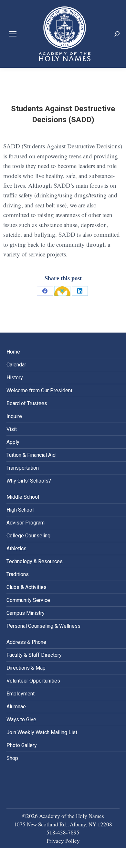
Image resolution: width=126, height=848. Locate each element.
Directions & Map (26, 668)
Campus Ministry (25, 613)
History (14, 377)
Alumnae (16, 706)
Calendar (16, 365)
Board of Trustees (26, 403)
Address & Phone (26, 642)
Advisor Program (25, 523)
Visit (11, 429)
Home (13, 352)
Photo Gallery (21, 745)
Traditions (17, 574)
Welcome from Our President (39, 390)
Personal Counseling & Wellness (43, 626)
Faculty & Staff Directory (34, 655)
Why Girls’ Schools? (28, 481)
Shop (12, 758)
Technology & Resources (34, 561)
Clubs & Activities (26, 587)
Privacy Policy (63, 840)
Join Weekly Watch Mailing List (41, 732)
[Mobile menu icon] (12, 33)
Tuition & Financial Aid (31, 455)
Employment (20, 694)
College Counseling (28, 536)
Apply (12, 442)
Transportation (22, 468)
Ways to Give (21, 719)
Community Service (28, 600)
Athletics (16, 548)
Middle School (22, 497)
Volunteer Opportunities (33, 681)
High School (20, 510)
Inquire (14, 416)
